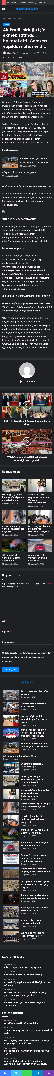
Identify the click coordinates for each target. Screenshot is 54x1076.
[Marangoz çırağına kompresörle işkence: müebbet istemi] (14, 485)
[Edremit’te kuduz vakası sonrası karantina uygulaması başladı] (11, 859)
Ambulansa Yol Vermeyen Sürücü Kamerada (37, 558)
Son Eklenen (27, 682)
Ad (4, 621)
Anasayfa (9, 19)
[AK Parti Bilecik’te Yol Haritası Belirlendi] (11, 924)
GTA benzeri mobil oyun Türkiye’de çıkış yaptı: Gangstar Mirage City (33, 732)
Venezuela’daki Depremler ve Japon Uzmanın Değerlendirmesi (39, 498)
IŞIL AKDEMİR (12, 53)
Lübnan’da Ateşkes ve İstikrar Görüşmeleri (32, 934)
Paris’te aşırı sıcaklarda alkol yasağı (33, 705)
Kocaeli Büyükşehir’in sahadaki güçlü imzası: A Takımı (34, 719)
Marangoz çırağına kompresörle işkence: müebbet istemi (13, 497)
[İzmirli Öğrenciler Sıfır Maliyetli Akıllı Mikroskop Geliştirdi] (40, 517)
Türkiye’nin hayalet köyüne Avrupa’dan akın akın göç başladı (35, 884)
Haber (18, 19)
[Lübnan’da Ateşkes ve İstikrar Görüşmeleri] (11, 936)
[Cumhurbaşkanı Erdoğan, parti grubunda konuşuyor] (11, 899)
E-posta (6, 631)
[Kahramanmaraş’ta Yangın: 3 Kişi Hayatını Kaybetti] (14, 517)
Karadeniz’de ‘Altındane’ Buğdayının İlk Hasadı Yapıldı (36, 870)
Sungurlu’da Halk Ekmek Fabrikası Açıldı (33, 765)
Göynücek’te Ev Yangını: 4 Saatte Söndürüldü (11, 558)
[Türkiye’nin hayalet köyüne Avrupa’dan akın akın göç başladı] (11, 885)
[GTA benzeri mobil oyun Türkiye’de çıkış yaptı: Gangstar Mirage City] (11, 733)
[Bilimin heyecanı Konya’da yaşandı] (11, 695)
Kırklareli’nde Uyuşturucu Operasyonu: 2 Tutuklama (34, 745)
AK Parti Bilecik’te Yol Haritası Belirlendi (32, 922)
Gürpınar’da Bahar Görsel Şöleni (19, 172)
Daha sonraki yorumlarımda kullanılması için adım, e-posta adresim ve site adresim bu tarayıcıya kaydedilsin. (27, 657)
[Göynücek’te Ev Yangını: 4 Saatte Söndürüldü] (14, 545)
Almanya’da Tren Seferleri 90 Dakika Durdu (34, 909)
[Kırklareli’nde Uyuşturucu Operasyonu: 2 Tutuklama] (10, 162)
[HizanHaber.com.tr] (27, 8)
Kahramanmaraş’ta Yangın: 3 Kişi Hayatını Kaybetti (13, 529)
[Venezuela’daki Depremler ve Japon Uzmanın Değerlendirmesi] (40, 485)
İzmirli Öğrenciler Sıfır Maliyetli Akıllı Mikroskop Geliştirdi (39, 529)
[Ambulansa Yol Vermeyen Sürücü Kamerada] (40, 545)
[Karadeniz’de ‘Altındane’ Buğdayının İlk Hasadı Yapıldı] (11, 872)
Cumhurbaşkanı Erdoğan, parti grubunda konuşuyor (35, 896)
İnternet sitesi (8, 642)
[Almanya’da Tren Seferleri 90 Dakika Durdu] (11, 911)
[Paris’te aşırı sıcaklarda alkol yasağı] (11, 707)
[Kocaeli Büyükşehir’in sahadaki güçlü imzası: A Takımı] (11, 720)
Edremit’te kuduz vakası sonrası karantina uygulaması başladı (33, 858)
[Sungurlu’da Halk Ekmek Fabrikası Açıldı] (11, 767)
